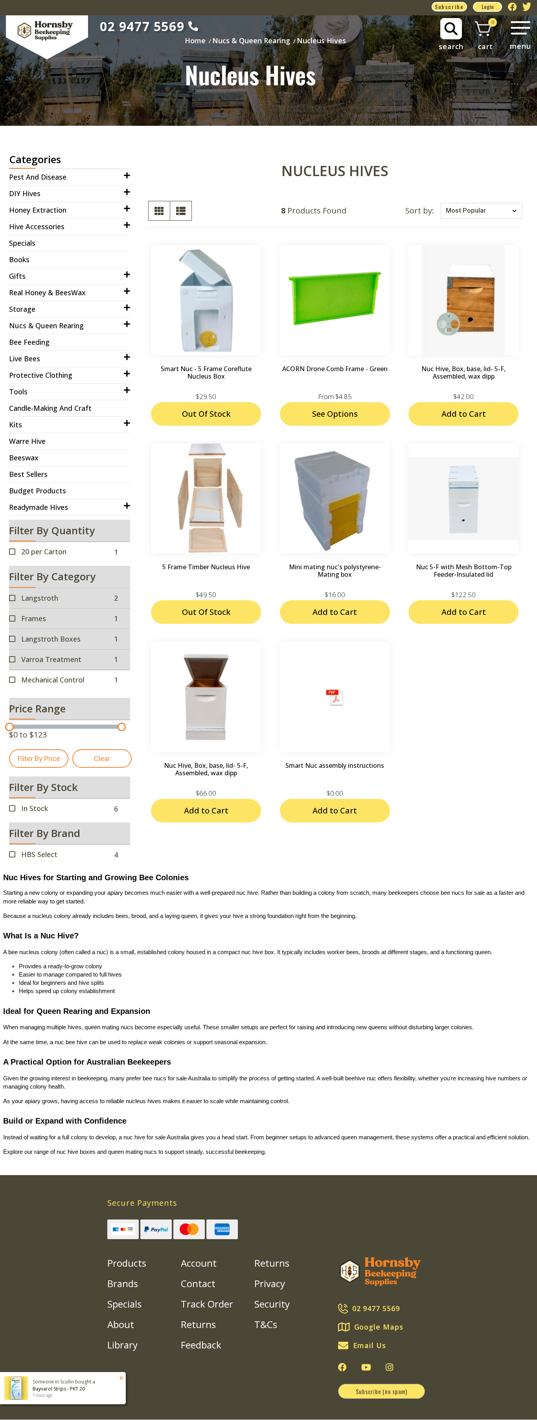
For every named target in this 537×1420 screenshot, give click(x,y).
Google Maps (378, 1327)
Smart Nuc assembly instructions (334, 765)
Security (272, 1303)
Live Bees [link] (24, 358)
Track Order (207, 1303)
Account (199, 1262)
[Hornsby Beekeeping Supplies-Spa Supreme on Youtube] (366, 1367)
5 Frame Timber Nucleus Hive (206, 567)
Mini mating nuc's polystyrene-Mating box (335, 571)
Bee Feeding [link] (29, 342)
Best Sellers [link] (28, 474)
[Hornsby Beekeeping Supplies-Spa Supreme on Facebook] (342, 1367)
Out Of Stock (206, 413)
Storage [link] (22, 309)
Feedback (201, 1344)
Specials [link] (22, 243)
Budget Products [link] (37, 490)
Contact (198, 1283)
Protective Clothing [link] (40, 375)
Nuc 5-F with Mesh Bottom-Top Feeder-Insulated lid (463, 571)
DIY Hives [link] (24, 193)
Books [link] (19, 259)
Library (122, 1344)
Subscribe (449, 6)
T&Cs (265, 1324)
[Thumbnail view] (159, 211)
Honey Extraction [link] (37, 210)
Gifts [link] (17, 276)
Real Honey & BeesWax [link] (47, 292)
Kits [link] (15, 424)
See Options (335, 413)
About (120, 1324)
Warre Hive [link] (27, 441)
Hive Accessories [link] (36, 226)
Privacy (269, 1283)
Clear (102, 758)
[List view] (181, 211)
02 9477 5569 (142, 26)
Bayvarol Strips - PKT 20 (59, 1388)
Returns (198, 1324)
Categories (35, 159)
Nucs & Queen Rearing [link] (46, 325)
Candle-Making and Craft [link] (50, 408)
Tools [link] (18, 391)
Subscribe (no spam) (381, 1391)
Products (126, 1262)
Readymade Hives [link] (38, 507)
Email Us (369, 1345)
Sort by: (419, 210)
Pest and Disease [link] (37, 177)
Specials (124, 1303)
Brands (122, 1283)
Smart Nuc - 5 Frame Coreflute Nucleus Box (206, 372)
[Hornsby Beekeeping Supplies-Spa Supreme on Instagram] (389, 1367)
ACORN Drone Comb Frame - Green (335, 368)
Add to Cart (463, 413)
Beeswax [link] (24, 457)
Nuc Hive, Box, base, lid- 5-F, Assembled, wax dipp (463, 372)
